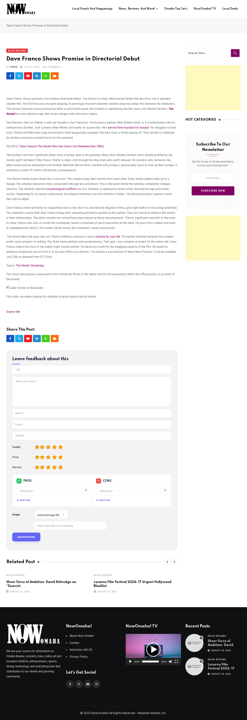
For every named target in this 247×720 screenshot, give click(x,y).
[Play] (130, 661)
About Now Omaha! (82, 635)
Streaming (37, 265)
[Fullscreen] (176, 661)
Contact (74, 643)
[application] (153, 649)
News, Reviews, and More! (137, 8)
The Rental (22, 265)
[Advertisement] (213, 87)
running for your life (108, 236)
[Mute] (170, 661)
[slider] (150, 661)
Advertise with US (81, 649)
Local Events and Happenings (92, 8)
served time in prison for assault (128, 127)
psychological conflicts (61, 189)
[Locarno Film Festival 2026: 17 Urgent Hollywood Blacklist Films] (194, 666)
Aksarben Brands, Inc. (152, 713)
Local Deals (230, 8)
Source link (13, 311)
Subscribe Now (213, 190)
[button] (167, 562)
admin (13, 67)
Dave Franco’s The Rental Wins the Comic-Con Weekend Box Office (62, 146)
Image (16, 514)
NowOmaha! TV (205, 8)
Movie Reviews (15, 575)
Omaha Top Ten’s (176, 8)
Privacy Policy (79, 656)
